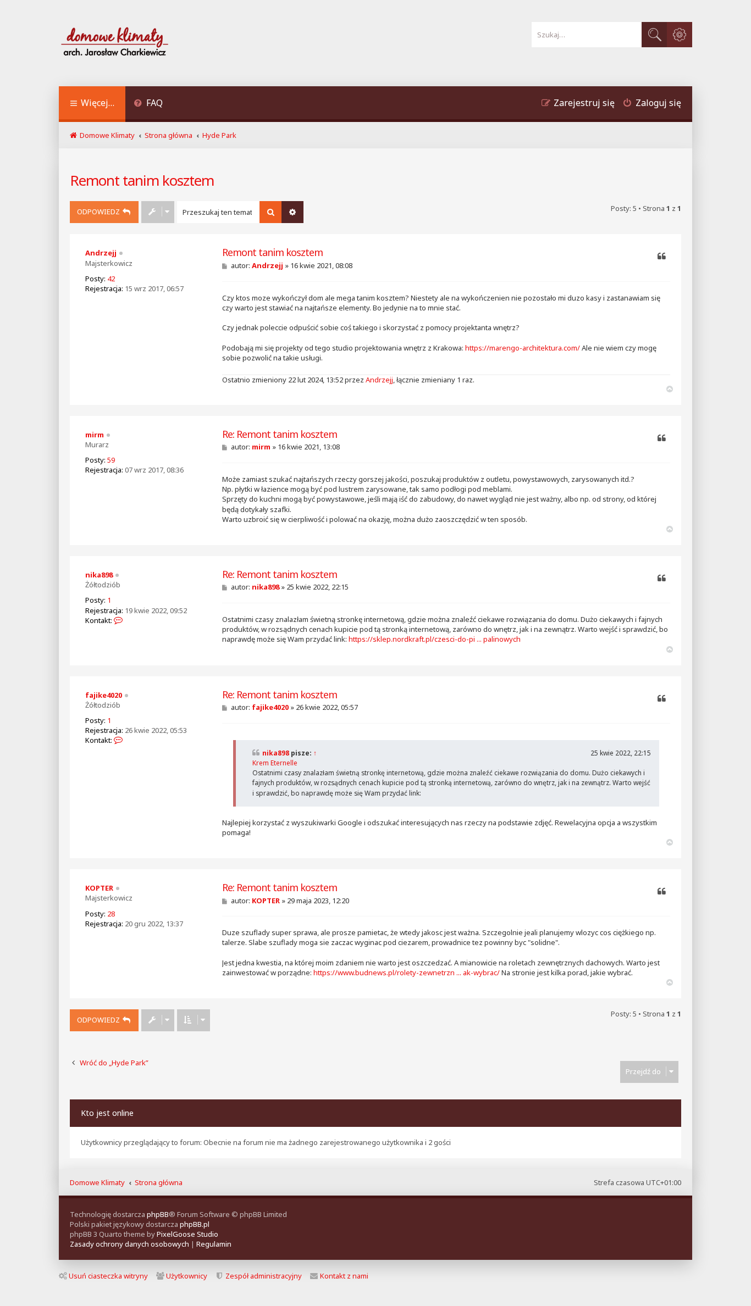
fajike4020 (103, 695)
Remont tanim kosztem (142, 180)
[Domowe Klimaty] (143, 43)
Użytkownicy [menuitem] (186, 1276)
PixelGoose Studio (187, 1234)
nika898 (99, 575)
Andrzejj (101, 253)
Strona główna (159, 1182)
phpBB (158, 1214)
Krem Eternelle (274, 763)
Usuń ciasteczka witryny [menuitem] (108, 1276)
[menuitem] (148, 104)
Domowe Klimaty (97, 1182)
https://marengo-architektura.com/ (522, 348)
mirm (94, 435)
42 (111, 279)
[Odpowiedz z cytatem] (661, 256)
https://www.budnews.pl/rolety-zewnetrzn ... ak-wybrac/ (406, 972)
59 (111, 460)
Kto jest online (107, 1113)
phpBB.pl (194, 1224)
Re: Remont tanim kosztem (279, 434)
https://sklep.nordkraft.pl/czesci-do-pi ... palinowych (435, 639)
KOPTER (99, 888)
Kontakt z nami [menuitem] (344, 1276)
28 (111, 914)
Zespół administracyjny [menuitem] (263, 1276)
